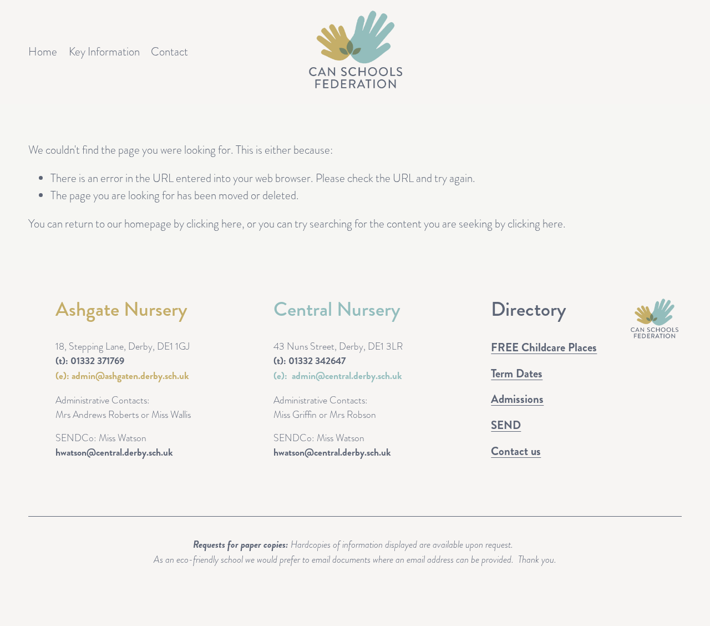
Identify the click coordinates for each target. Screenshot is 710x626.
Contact (169, 51)
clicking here (214, 223)
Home (42, 51)
